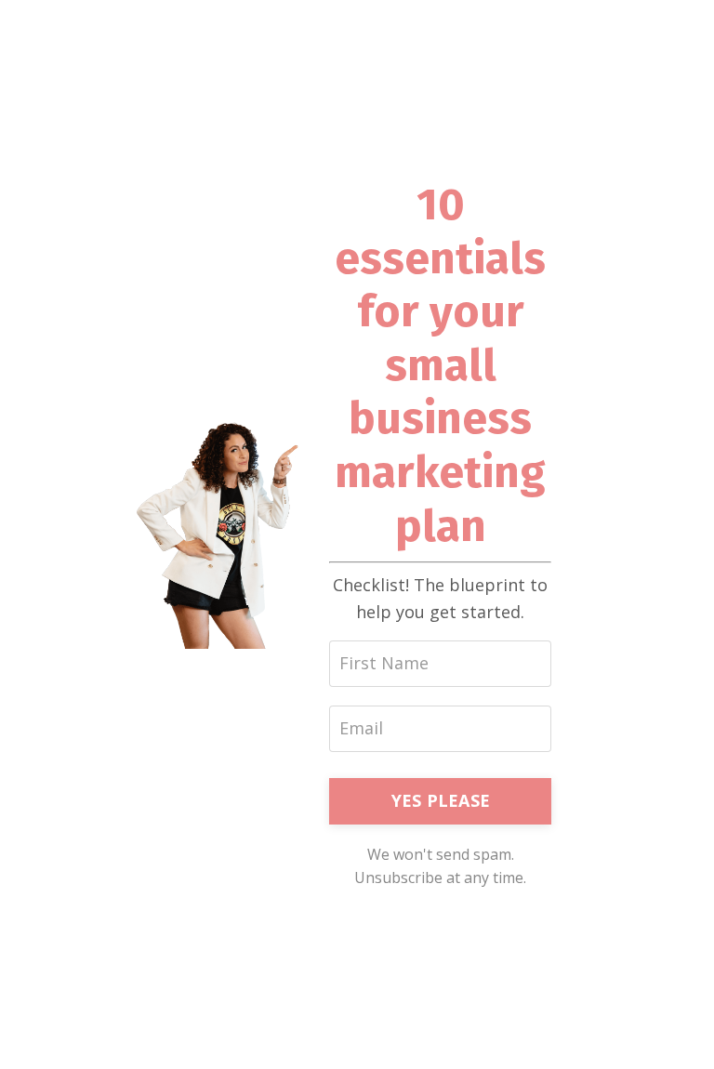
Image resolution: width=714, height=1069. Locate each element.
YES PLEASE (441, 800)
